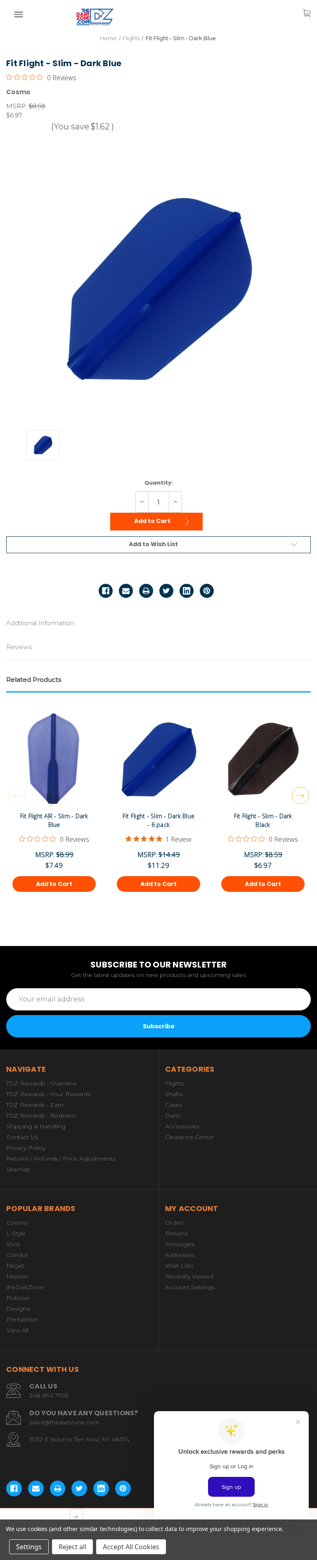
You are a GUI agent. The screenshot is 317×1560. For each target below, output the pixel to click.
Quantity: (158, 483)
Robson (18, 1298)
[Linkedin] (187, 591)
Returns (176, 1233)
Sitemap (18, 1169)
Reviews (19, 647)
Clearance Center (189, 1137)
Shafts (173, 1094)
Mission (17, 1276)
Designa (18, 1308)
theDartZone (25, 1287)
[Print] (146, 591)
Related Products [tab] (33, 679)
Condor (17, 1255)
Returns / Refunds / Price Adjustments (61, 1158)
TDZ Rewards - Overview (41, 1083)
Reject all (72, 1546)
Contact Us (22, 1137)
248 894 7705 (49, 1395)
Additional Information (40, 623)
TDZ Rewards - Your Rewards (48, 1094)
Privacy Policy (25, 1147)
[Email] (126, 591)
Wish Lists (179, 1265)
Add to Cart (153, 521)
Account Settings (190, 1287)
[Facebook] (106, 591)
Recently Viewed (189, 1276)
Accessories (182, 1126)
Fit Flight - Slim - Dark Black (263, 820)
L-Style (16, 1233)
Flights (174, 1083)
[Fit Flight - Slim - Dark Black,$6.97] (263, 767)
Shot (13, 1244)
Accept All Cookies (131, 1546)
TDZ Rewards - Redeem (41, 1115)
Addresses (180, 1255)
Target (15, 1265)
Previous (17, 795)
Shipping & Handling (36, 1126)
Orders (175, 1222)
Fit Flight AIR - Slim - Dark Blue (54, 820)
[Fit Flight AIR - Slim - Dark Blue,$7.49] (54, 767)
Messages (179, 1244)
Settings (29, 1546)
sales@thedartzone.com (64, 1422)
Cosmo (17, 1222)
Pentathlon (22, 1319)
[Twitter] (166, 591)
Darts (172, 1115)
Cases (173, 1104)
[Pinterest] (207, 591)
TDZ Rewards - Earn (35, 1104)
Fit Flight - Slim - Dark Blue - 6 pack (158, 820)
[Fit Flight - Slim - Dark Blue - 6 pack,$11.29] (158, 767)
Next (300, 795)
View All (17, 1330)
